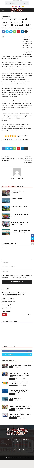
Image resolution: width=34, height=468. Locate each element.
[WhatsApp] (14, 31)
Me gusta (29, 351)
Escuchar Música (8, 308)
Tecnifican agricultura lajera (19, 206)
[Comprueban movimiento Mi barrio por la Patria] (6, 224)
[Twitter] (7, 31)
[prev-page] (3, 238)
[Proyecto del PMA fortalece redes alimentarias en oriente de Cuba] (5, 407)
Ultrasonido (25, 139)
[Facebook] (3, 31)
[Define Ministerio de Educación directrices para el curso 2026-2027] (5, 374)
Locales (12, 13)
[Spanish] (23, 6)
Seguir (29, 354)
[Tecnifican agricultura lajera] (6, 208)
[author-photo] (17, 176)
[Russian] (19, 6)
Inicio (3, 13)
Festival (15, 139)
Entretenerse (6, 311)
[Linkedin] (22, 31)
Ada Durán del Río (8, 28)
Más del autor (21, 186)
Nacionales (12, 378)
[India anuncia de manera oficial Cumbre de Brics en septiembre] (5, 383)
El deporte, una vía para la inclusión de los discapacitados (25, 160)
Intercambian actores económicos (20, 365)
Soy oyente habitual (8, 298)
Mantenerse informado (9, 301)
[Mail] (14, 449)
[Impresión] (26, 31)
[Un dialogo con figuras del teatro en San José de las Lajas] (6, 232)
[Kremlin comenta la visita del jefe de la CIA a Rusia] (5, 415)
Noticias (7, 13)
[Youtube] (23, 449)
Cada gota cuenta (16, 198)
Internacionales (13, 385)
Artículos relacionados (8, 186)
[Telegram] (11, 31)
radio (20, 139)
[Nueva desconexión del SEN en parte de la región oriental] (5, 391)
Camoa (10, 139)
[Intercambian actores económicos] (6, 193)
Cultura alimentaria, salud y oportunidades (9, 159)
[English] (16, 6)
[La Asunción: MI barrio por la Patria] (6, 216)
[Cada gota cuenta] (6, 200)
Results (29, 314)
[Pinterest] (18, 31)
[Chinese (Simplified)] (12, 6)
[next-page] (5, 238)
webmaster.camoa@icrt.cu (20, 445)
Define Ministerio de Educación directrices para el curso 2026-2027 (19, 375)
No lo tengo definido (9, 305)
